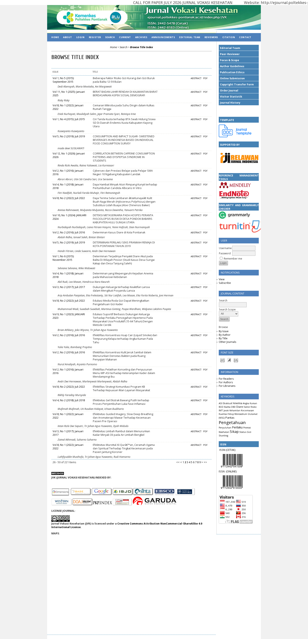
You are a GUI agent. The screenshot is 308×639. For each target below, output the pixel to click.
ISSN (222, 471)
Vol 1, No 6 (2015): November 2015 (63, 258)
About (67, 37)
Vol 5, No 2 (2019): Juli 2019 (69, 136)
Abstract (196, 78)
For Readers (226, 379)
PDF (205, 78)
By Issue (224, 331)
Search (110, 37)
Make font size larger (236, 359)
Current (125, 37)
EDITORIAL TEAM (189, 37)
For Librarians (227, 386)
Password (225, 253)
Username (225, 248)
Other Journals (227, 342)
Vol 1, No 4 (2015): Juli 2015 (69, 119)
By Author (224, 335)
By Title (223, 338)
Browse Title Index (141, 47)
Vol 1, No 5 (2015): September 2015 (63, 80)
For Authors (226, 382)
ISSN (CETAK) (227, 450)
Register (95, 37)
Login (80, 37)
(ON (228, 471)
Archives (141, 37)
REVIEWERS (211, 37)
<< (178, 462)
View (221, 279)
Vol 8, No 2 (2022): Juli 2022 (69, 198)
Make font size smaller (222, 359)
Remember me (233, 258)
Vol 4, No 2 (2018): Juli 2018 (69, 400)
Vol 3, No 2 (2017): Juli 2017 (69, 287)
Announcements (163, 37)
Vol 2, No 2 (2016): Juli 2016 (69, 232)
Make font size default (229, 359)
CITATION (228, 37)
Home (55, 37)
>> (205, 462)
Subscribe (225, 283)
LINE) (234, 471)
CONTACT (245, 37)
